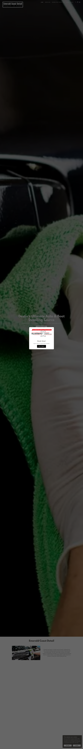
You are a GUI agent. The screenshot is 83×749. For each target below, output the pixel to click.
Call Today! (41, 346)
